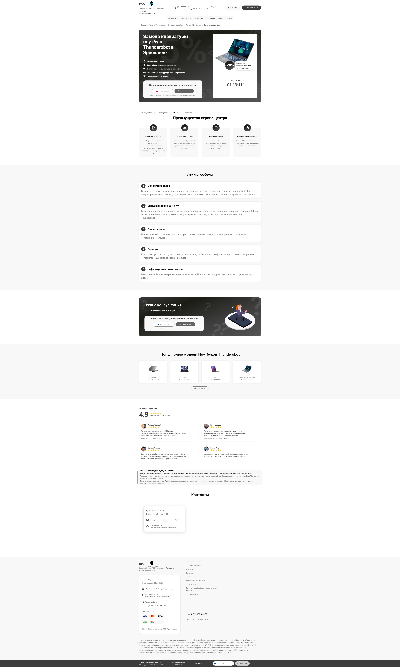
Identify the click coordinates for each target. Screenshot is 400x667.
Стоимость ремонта (193, 562)
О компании (172, 18)
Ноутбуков (190, 619)
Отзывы (229, 18)
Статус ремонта (233, 7)
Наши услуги (191, 584)
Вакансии (211, 18)
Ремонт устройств (187, 18)
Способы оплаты (192, 594)
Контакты (221, 18)
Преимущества (146, 113)
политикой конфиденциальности (187, 95)
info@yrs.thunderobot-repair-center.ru (164, 520)
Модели (176, 113)
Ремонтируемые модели (195, 580)
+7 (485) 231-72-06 (215, 7)
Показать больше (200, 388)
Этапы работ (162, 113)
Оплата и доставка (193, 565)
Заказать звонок (252, 7)
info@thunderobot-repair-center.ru (158, 589)
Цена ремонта (200, 18)
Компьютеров (202, 619)
